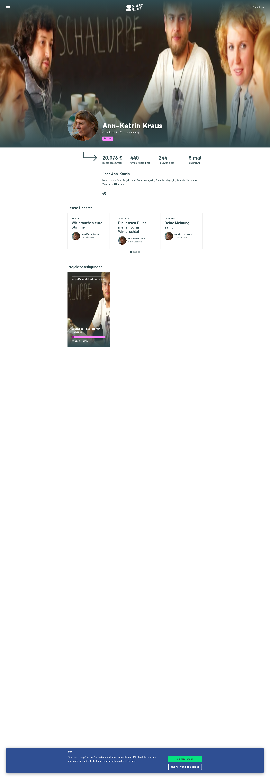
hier (133, 761)
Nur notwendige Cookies (185, 767)
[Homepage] (135, 8)
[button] (131, 252)
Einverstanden (185, 759)
